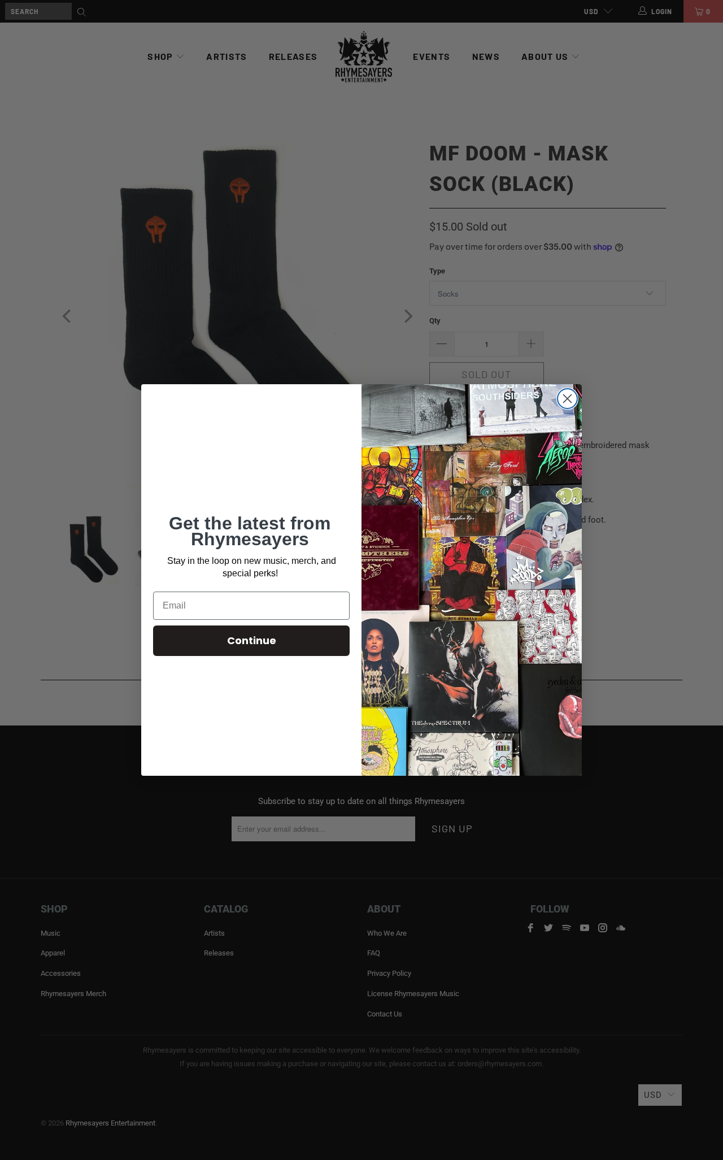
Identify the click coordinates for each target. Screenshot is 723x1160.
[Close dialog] (567, 399)
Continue (251, 640)
